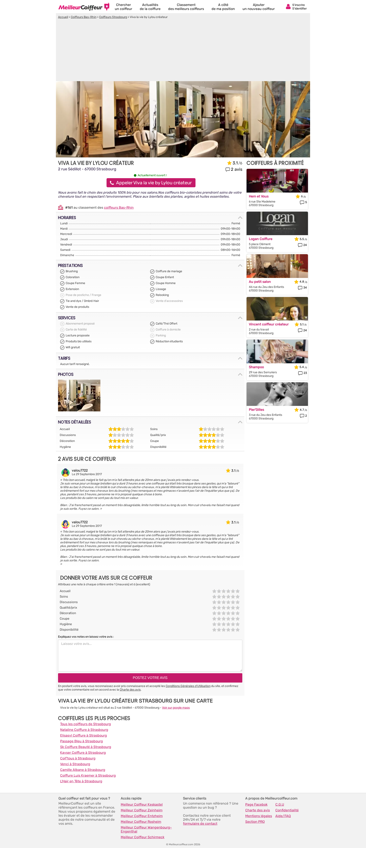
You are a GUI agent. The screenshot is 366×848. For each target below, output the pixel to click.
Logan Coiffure (260, 239)
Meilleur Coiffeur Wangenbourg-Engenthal (146, 829)
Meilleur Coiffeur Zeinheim (141, 810)
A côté (223, 7)
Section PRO (255, 822)
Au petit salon (260, 282)
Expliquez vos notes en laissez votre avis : (86, 636)
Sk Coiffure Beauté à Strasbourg (85, 747)
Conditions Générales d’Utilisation (188, 686)
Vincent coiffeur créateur (269, 324)
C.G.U (279, 804)
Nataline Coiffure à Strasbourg (84, 730)
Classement (186, 7)
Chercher (123, 7)
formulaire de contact (200, 824)
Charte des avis (130, 689)
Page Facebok (256, 804)
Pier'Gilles (256, 410)
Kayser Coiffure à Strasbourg (83, 753)
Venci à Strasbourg (75, 764)
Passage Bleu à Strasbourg (81, 741)
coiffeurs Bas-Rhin (119, 207)
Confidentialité (287, 810)
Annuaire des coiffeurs (83, 6)
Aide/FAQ (283, 816)
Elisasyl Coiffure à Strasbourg (83, 735)
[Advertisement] (183, 50)
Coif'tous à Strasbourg (78, 758)
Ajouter (259, 7)
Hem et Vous (259, 196)
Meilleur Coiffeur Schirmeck (142, 837)
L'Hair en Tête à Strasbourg (81, 781)
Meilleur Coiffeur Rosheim (141, 822)
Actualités (150, 7)
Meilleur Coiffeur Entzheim (142, 816)
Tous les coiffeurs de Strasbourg (85, 724)
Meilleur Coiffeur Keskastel (142, 804)
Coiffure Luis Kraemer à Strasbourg (88, 775)
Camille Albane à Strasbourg (82, 770)
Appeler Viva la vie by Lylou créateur (154, 183)
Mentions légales (258, 816)
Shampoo (256, 367)
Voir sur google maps (176, 707)
